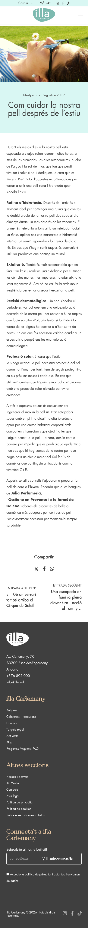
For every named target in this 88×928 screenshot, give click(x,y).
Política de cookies (18, 808)
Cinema (11, 723)
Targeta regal (15, 729)
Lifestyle (28, 95)
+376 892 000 (18, 676)
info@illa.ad (15, 682)
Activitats (12, 735)
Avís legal (12, 795)
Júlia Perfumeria (26, 493)
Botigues (12, 710)
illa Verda (12, 783)
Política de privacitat (19, 802)
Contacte (12, 789)
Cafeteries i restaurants (21, 716)
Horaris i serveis (17, 776)
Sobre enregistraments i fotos (25, 815)
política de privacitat (38, 874)
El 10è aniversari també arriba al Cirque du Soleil (21, 600)
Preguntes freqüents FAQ (22, 748)
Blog (9, 742)
